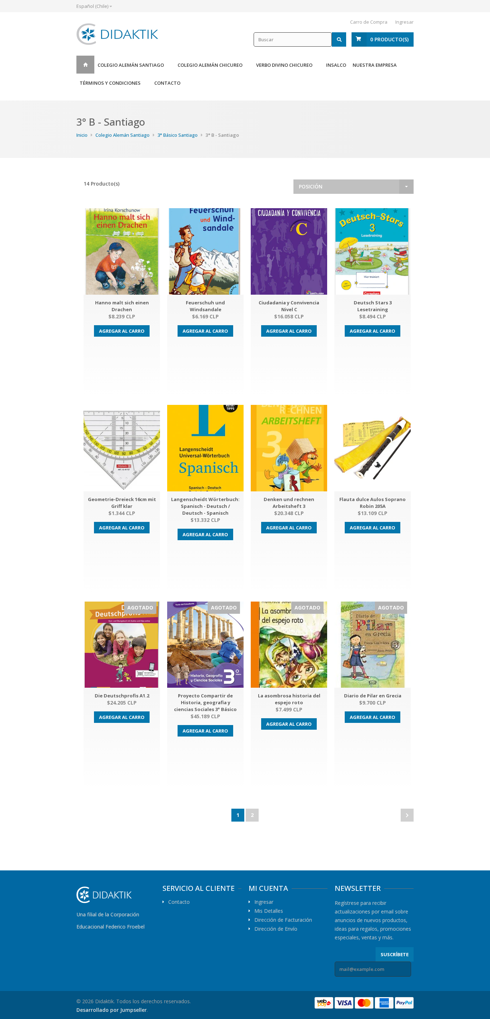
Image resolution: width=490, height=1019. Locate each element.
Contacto (167, 83)
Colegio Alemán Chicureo (210, 65)
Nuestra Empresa (375, 65)
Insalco (336, 65)
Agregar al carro (122, 331)
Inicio (85, 65)
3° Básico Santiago (177, 135)
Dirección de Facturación (283, 920)
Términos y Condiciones (110, 83)
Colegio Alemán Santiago (131, 65)
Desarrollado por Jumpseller (111, 1009)
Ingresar (404, 22)
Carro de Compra (368, 22)
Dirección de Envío (275, 929)
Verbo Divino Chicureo (284, 65)
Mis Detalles (268, 911)
